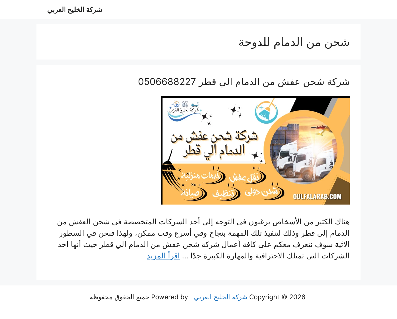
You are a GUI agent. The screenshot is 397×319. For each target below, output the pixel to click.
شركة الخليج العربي (74, 9)
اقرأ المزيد (163, 255)
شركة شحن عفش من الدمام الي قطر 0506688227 (244, 81)
